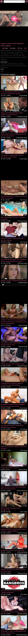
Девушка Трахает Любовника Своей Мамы (14, 280)
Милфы (3, 65)
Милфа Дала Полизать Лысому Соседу (12, 550)
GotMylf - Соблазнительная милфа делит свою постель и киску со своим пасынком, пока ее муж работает (14, 321)
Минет (21, 64)
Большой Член (10, 65)
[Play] (14, 18)
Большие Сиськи (21, 65)
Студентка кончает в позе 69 (9, 467)
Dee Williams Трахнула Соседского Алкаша (13, 612)
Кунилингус (4, 67)
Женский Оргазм (13, 64)
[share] (25, 48)
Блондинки (4, 64)
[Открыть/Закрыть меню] (27, 1)
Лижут (2, 71)
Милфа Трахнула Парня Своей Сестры (12, 364)
